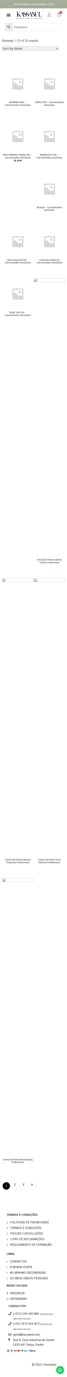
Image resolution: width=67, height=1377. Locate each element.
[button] (9, 15)
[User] (52, 14)
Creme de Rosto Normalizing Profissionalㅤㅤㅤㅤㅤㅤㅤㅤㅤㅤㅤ (18, 1161)
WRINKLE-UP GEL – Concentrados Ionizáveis (49, 156)
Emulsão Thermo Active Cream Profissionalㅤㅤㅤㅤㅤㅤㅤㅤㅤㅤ (49, 561)
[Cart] (59, 14)
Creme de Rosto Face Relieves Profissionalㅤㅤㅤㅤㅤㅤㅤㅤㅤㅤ (49, 861)
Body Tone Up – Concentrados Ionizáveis (18, 313)
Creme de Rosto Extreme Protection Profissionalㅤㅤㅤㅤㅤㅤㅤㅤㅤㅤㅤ (18, 861)
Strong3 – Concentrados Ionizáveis (49, 208)
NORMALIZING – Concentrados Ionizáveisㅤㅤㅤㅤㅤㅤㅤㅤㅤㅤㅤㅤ (18, 103)
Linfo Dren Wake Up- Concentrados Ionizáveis (49, 261)
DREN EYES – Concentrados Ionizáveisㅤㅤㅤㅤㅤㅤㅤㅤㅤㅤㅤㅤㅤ (49, 103)
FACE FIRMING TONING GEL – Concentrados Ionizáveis (17, 156)
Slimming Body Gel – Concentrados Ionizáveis (18, 261)
